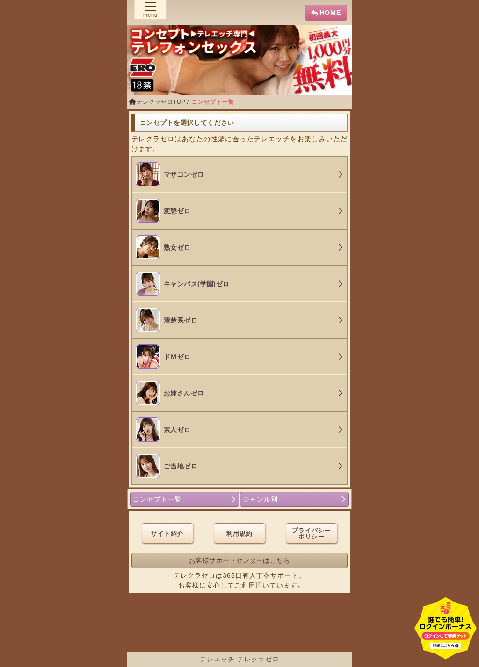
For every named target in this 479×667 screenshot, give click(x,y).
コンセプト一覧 (157, 499)
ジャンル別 (260, 499)
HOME (330, 12)
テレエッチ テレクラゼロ (239, 659)
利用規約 (239, 533)
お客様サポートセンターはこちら (239, 560)
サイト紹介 (167, 533)
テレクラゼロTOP (161, 102)
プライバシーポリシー (311, 533)
